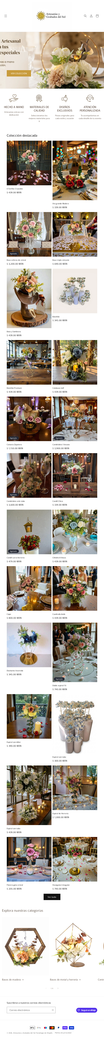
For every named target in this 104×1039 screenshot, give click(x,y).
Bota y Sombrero (14, 331)
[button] (6, 16)
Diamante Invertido (15, 671)
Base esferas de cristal (16, 260)
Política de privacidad (63, 1033)
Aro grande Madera (61, 203)
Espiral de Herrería (60, 813)
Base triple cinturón (61, 260)
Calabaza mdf (58, 388)
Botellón (56, 317)
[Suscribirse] (52, 1010)
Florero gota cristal (15, 885)
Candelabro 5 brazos (61, 444)
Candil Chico (58, 501)
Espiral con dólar (14, 742)
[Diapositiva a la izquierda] (46, 988)
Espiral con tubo (59, 757)
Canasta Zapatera (14, 444)
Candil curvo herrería (16, 558)
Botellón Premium (14, 388)
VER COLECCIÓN (19, 73)
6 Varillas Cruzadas (15, 189)
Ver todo (52, 896)
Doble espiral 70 (59, 685)
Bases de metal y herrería (64, 979)
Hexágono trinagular (61, 885)
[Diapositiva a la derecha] (58, 988)
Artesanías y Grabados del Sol (24, 1033)
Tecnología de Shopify (44, 1033)
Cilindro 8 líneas (59, 558)
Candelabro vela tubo (16, 501)
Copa (9, 614)
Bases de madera (11, 979)
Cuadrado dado (59, 614)
